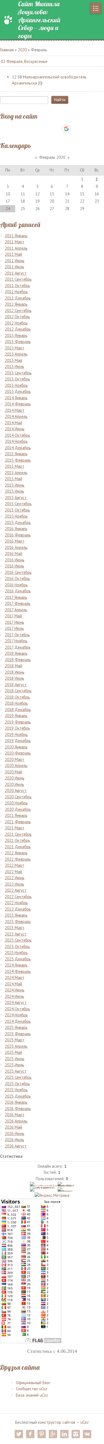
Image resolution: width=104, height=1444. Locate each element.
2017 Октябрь (17, 634)
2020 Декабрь (18, 809)
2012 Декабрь (18, 329)
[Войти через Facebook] (47, 129)
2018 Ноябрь (16, 703)
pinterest (41, 1434)
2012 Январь (16, 304)
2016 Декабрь (18, 591)
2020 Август (16, 790)
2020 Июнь (14, 778)
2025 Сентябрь (18, 1077)
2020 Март (14, 759)
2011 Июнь (14, 260)
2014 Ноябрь (16, 441)
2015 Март (14, 466)
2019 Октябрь (17, 728)
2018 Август (16, 684)
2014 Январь (16, 397)
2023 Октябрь (17, 946)
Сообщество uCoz (31, 1388)
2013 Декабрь (18, 391)
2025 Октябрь (17, 1083)
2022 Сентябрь (18, 896)
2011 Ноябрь (16, 291)
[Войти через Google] (66, 128)
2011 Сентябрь (18, 279)
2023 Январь (16, 915)
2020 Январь (16, 747)
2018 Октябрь (17, 697)
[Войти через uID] (28, 129)
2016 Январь (16, 528)
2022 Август (16, 890)
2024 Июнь (14, 990)
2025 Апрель (16, 1046)
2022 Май (13, 871)
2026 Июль (14, 1139)
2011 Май (13, 254)
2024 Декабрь (18, 1021)
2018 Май (13, 665)
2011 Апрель (16, 248)
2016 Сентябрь (18, 572)
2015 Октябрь (17, 510)
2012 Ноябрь (16, 323)
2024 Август (16, 1002)
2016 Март (14, 541)
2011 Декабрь (18, 298)
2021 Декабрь (18, 846)
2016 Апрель (16, 547)
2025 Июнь (14, 1058)
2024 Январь (16, 965)
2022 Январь (16, 852)
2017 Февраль (18, 603)
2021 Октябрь (17, 840)
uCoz (84, 1422)
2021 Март (14, 827)
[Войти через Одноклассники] (76, 129)
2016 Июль (14, 566)
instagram (76, 1434)
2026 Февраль (18, 1108)
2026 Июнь (14, 1133)
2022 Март (14, 865)
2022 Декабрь (18, 909)
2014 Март (14, 410)
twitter (19, 1434)
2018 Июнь (14, 672)
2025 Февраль (18, 1033)
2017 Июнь (14, 622)
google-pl (53, 1434)
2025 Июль (14, 1064)
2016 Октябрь (17, 578)
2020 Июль (14, 784)
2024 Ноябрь (16, 1015)
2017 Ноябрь (16, 640)
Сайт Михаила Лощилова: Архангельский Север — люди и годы (39, 20)
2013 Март (14, 348)
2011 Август (16, 273)
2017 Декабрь (18, 647)
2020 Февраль (18, 753)
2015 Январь (16, 453)
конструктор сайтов (56, 1422)
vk (87, 1434)
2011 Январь (16, 235)
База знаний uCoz (32, 1395)
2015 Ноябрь (16, 516)
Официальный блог (33, 1382)
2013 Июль (14, 366)
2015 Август (16, 497)
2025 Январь (16, 1027)
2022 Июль (14, 884)
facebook (30, 1434)
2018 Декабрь (18, 709)
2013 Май (13, 360)
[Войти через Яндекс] (56, 129)
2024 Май (13, 983)
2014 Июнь (14, 428)
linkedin (64, 1434)
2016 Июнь (14, 560)
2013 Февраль (18, 341)
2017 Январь (16, 597)
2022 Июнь (14, 877)
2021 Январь (16, 815)
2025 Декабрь (18, 1096)
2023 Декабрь (18, 959)
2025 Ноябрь (16, 1089)
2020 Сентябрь (18, 796)
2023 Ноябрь (16, 952)
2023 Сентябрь (18, 940)
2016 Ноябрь (16, 584)
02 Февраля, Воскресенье (24, 61)
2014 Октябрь (17, 435)
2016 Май (13, 553)
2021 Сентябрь (18, 834)
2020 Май (13, 772)
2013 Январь (16, 335)
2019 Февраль (18, 722)
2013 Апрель (16, 354)
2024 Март (14, 977)
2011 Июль (14, 266)
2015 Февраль (18, 460)
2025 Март (14, 1039)
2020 (22, 49)
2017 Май (13, 616)
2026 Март (14, 1114)
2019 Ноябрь (16, 734)
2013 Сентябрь (18, 372)
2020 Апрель (16, 765)
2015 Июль (14, 491)
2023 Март (14, 927)
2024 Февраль (18, 971)
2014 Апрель (16, 416)
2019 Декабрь (18, 740)
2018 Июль (14, 678)
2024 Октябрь (17, 1008)
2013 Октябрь (17, 379)
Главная (7, 49)
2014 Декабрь (18, 447)
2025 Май (13, 1052)
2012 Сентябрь (18, 310)
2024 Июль (14, 996)
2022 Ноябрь (16, 902)
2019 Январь (16, 715)
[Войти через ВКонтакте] (38, 129)
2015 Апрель (16, 472)
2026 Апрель (16, 1121)
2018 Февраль (18, 659)
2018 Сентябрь (18, 690)
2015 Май (13, 478)
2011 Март (14, 241)
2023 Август (16, 934)
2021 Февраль (18, 821)
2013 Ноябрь (16, 385)
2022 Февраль (18, 859)
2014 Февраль (18, 404)
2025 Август (16, 1071)
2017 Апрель (16, 609)
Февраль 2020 (52, 157)
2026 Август (16, 1146)
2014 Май (13, 422)
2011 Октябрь (17, 285)
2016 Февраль (18, 535)
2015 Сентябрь (18, 503)
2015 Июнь (14, 485)
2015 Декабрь (18, 522)
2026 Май (13, 1127)
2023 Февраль (18, 921)
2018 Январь (16, 653)
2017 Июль (14, 628)
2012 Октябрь (17, 316)
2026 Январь (16, 1102)
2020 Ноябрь (16, 803)
